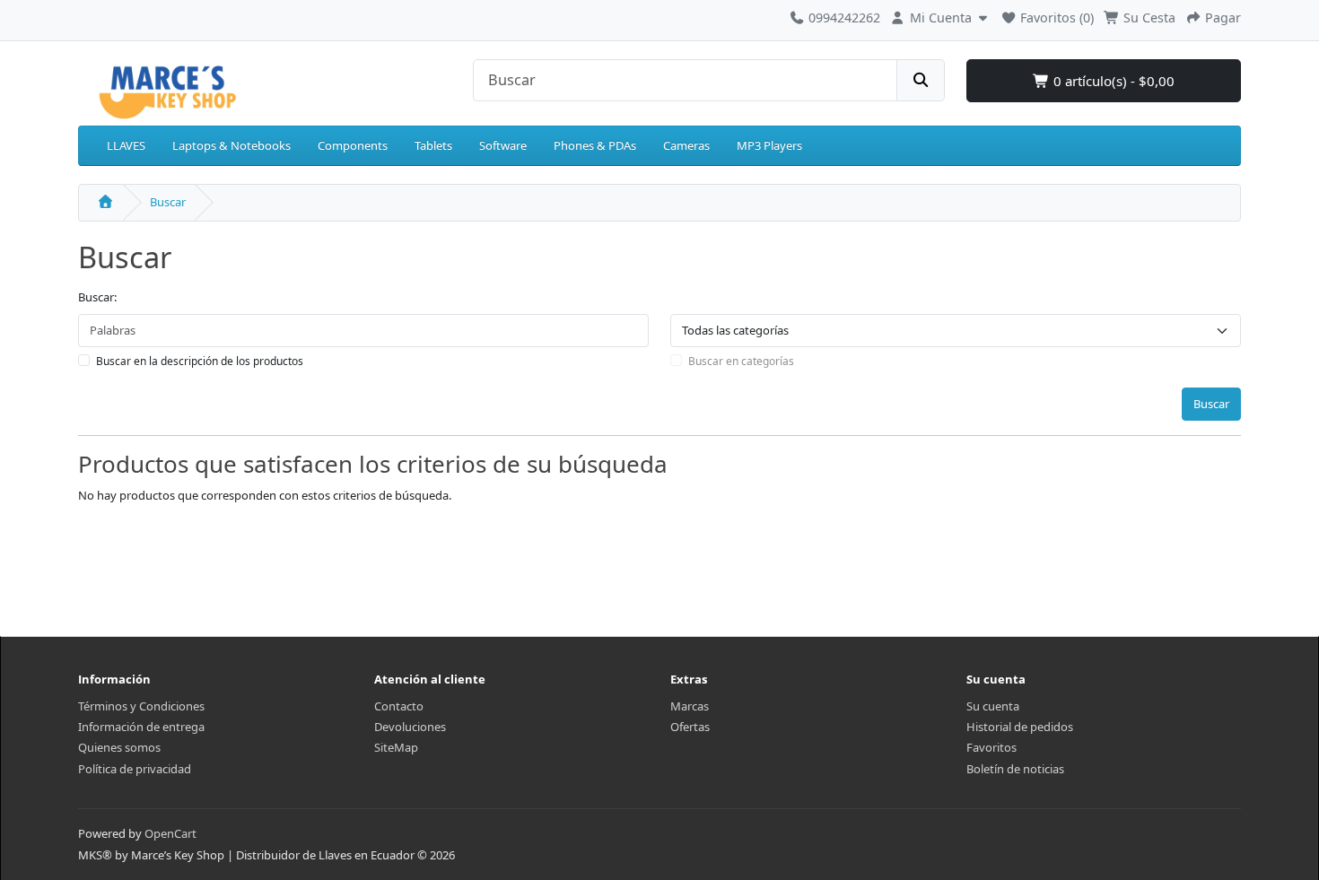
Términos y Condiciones (141, 706)
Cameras (686, 145)
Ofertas (690, 727)
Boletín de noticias (1015, 769)
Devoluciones (410, 727)
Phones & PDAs (595, 145)
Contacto (399, 706)
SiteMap (396, 747)
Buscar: (97, 297)
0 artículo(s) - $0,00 (1112, 81)
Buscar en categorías (741, 361)
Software (503, 145)
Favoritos (991, 747)
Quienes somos (119, 747)
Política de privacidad (134, 769)
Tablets (433, 145)
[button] (940, 15)
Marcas (689, 706)
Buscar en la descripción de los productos (199, 361)
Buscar (168, 202)
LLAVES (126, 145)
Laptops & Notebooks (231, 145)
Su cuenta (992, 706)
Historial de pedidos (1019, 727)
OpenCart (170, 833)
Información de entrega (141, 727)
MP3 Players (769, 145)
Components (353, 145)
